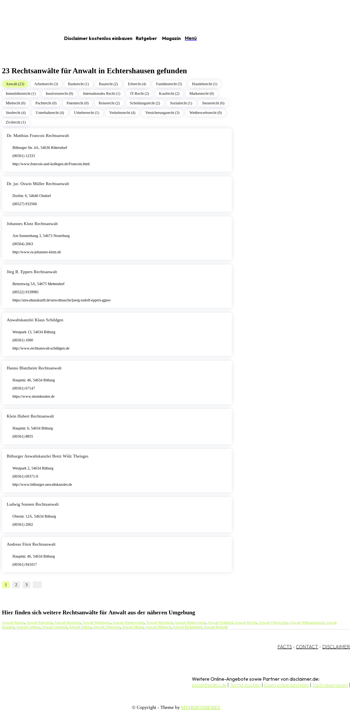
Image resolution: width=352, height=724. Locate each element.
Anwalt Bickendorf (187, 627)
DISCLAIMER (336, 647)
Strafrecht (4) (16, 113)
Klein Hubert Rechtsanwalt (30, 416)
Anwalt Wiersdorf (159, 623)
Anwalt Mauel (132, 627)
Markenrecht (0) (201, 93)
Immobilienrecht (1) (21, 93)
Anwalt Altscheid (39, 623)
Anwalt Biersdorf (67, 623)
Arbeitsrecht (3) (46, 84)
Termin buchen (245, 685)
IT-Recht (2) (139, 93)
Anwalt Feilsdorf (220, 623)
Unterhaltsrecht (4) (50, 113)
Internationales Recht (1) (101, 93)
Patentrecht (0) (78, 103)
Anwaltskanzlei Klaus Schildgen (35, 319)
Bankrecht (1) (78, 84)
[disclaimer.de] (26, 38)
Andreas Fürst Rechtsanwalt (31, 544)
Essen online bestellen (286, 685)
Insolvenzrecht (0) (59, 93)
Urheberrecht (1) (86, 113)
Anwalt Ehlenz (80, 627)
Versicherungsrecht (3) (162, 113)
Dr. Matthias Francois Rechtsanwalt (38, 135)
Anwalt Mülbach (158, 627)
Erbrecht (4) (137, 84)
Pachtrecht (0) (46, 103)
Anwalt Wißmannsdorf (306, 623)
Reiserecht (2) (109, 103)
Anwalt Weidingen (96, 623)
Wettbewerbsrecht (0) (205, 113)
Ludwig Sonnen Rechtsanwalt (33, 504)
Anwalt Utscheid (54, 627)
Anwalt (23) (15, 84)
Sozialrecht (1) (181, 103)
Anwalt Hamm (13, 623)
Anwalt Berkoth (215, 627)
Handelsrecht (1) (204, 84)
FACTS (285, 647)
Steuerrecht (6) (213, 103)
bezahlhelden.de (209, 685)
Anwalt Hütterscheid (190, 623)
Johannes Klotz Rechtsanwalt (32, 223)
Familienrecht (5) (169, 84)
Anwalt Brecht (246, 623)
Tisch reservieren (330, 685)
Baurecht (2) (108, 84)
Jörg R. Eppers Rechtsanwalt (32, 271)
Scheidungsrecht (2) (145, 103)
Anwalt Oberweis (106, 627)
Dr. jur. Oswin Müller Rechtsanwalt (38, 183)
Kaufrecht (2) (169, 93)
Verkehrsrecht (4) (122, 113)
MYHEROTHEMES (200, 707)
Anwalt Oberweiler (273, 623)
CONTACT (307, 647)
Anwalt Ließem (28, 627)
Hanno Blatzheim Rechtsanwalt (34, 368)
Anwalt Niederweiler (128, 623)
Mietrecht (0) (15, 103)
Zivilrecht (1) (16, 122)
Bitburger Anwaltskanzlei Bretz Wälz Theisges (47, 456)
